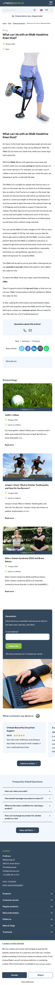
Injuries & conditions (14, 425)
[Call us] (24, 330)
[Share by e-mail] (40, 348)
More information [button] (11, 913)
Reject (41, 975)
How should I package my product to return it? (27, 798)
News (7, 49)
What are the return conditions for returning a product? (27, 806)
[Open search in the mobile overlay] (20, 10)
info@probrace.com (11, 871)
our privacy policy (43, 964)
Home (4, 23)
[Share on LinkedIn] (34, 348)
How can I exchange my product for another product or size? (27, 817)
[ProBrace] (13, 3)
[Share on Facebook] (28, 348)
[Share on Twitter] (22, 348)
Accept (14, 975)
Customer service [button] (11, 900)
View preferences (27, 982)
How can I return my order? (27, 791)
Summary (26, 341)
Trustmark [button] (7, 932)
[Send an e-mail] (30, 330)
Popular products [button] (10, 906)
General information (19, 23)
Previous (36, 341)
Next (17, 341)
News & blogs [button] (9, 925)
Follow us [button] (7, 919)
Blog (9, 23)
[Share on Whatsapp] (46, 348)
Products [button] (7, 893)
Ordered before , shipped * (29, 16)
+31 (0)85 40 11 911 (11, 875)
